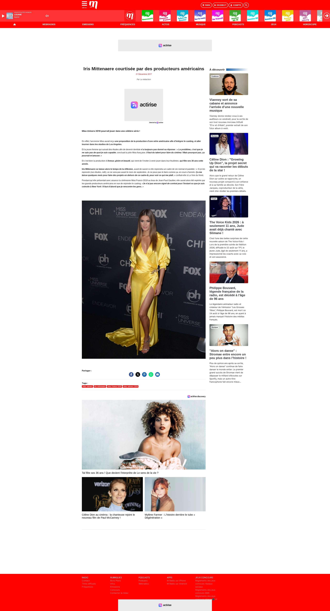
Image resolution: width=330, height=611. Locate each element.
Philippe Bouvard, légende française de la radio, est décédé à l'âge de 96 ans (227, 293)
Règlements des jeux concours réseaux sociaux (205, 583)
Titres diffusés (89, 583)
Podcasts (238, 24)
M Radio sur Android (177, 583)
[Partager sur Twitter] (137, 375)
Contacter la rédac (119, 593)
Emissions (88, 24)
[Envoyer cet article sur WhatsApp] (150, 375)
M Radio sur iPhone (176, 580)
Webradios (48, 24)
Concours (115, 590)
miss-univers (87, 386)
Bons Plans (115, 580)
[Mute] (47, 16)
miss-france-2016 (114, 386)
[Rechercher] (246, 5)
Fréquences (127, 24)
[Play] (3, 16)
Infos (112, 583)
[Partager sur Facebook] (131, 375)
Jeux (273, 24)
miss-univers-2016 (130, 386)
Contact (86, 580)
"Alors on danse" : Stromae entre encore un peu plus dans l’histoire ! (227, 354)
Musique (201, 24)
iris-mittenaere (100, 386)
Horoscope (310, 24)
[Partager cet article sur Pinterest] (144, 375)
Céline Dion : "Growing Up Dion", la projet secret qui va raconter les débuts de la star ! (228, 165)
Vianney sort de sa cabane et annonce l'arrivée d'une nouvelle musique (226, 105)
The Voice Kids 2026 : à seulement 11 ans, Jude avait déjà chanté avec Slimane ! (226, 227)
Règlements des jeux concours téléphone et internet (206, 599)
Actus (165, 24)
